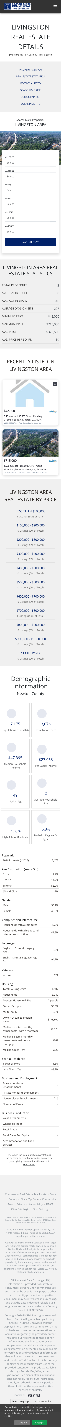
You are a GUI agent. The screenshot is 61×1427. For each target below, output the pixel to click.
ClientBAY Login (20, 1209)
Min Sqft (9, 212)
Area (10, 1204)
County (13, 1199)
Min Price (9, 157)
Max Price (9, 171)
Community (49, 1199)
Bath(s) (8, 198)
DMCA (49, 1204)
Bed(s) (8, 184)
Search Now (31, 242)
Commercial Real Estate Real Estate (25, 1194)
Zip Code (33, 1199)
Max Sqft (9, 226)
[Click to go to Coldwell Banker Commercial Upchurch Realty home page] (17, 6)
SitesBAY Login (41, 1209)
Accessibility (35, 1204)
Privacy (21, 1204)
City (22, 1199)
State (53, 1194)
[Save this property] (55, 384)
